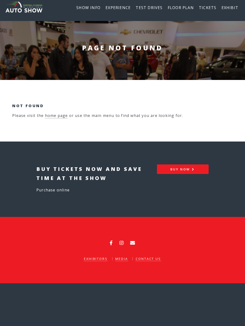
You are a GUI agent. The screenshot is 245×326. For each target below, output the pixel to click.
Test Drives (149, 7)
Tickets (207, 7)
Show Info (88, 7)
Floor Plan (181, 7)
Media (121, 259)
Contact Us (148, 259)
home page (56, 115)
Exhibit (230, 7)
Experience (118, 7)
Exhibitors (96, 259)
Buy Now (180, 169)
